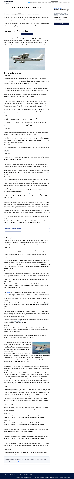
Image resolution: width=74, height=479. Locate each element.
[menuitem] (34, 2)
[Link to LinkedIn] (62, 474)
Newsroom (65, 17)
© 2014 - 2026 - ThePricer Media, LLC (9, 474)
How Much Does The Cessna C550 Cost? (13, 228)
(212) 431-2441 (30, 474)
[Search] (70, 2)
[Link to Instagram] (66, 474)
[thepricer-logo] (8, 2)
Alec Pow (19, 13)
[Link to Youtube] (69, 474)
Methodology (56, 17)
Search (61, 23)
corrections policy (36, 14)
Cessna (8, 292)
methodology (29, 14)
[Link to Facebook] (64, 474)
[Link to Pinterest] (67, 474)
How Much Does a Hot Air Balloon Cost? (13, 231)
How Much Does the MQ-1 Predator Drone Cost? (14, 233)
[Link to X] (60, 474)
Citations (60, 17)
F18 (47, 244)
